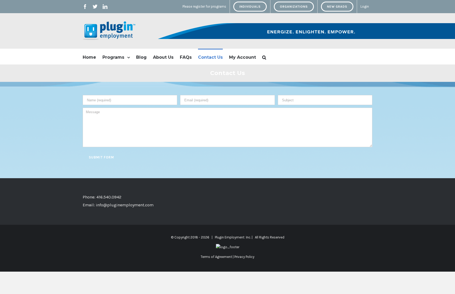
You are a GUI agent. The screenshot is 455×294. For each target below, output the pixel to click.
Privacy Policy (244, 257)
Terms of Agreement (216, 257)
